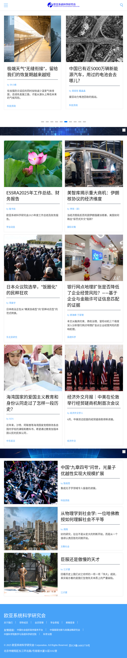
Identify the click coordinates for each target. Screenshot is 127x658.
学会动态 (10, 227)
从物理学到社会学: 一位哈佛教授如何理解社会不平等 (90, 517)
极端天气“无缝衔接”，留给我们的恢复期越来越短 (32, 72)
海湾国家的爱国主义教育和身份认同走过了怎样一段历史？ (32, 403)
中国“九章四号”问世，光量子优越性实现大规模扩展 (88, 470)
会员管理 (39, 622)
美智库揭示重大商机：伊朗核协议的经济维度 (93, 196)
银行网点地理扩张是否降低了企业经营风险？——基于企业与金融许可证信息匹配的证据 (93, 296)
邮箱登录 (70, 622)
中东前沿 (10, 441)
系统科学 (71, 337)
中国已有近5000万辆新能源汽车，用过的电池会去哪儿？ (93, 75)
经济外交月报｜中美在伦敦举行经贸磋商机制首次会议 (93, 400)
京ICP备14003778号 (79, 645)
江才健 (64, 592)
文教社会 (65, 546)
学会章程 (54, 622)
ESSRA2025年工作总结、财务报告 (32, 196)
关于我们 (8, 622)
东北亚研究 (11, 337)
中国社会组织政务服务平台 (30, 630)
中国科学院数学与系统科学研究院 (20, 634)
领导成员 (23, 622)
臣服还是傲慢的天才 (80, 559)
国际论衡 (71, 227)
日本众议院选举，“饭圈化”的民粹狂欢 (31, 290)
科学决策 (47, 634)
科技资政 (11, 106)
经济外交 (71, 441)
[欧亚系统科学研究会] (63, 5)
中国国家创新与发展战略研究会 (65, 630)
